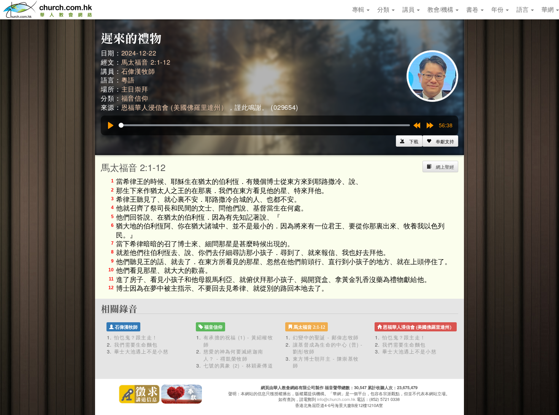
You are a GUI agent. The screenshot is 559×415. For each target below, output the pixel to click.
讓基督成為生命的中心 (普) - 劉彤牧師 (328, 348)
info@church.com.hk (336, 399)
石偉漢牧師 (138, 71)
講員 (409, 9)
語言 (523, 9)
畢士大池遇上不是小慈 (141, 351)
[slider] (264, 125)
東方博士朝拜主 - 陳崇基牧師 (326, 362)
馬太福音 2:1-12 (145, 62)
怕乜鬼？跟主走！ (135, 337)
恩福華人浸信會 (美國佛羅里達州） (174, 107)
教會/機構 (441, 9)
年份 (498, 9)
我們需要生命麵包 (135, 344)
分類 (384, 9)
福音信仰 (134, 98)
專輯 (359, 9)
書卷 (473, 9)
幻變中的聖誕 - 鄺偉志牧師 (326, 337)
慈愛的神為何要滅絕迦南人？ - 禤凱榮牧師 (233, 355)
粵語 (128, 79)
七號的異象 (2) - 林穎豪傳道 (238, 365)
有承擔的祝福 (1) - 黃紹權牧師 (238, 341)
